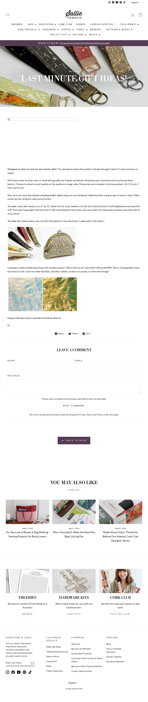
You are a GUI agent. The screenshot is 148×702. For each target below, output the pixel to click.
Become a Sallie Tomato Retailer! (87, 666)
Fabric (80, 29)
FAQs (48, 666)
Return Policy (52, 656)
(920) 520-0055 (53, 647)
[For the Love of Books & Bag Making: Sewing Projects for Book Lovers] (27, 512)
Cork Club (65, 24)
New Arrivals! (27, 29)
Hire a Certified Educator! (113, 650)
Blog (108, 644)
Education (46, 24)
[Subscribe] (32, 663)
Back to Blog (76, 440)
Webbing (95, 29)
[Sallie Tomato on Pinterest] (24, 672)
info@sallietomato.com (57, 652)
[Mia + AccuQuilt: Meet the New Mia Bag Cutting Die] (74, 512)
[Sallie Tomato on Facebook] (13, 672)
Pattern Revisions (54, 671)
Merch (93, 34)
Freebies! (17, 24)
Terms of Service (105, 415)
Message (14, 375)
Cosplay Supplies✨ (103, 24)
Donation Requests (115, 661)
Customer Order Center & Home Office (86, 660)
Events (81, 24)
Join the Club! (120, 614)
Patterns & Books (118, 29)
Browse (27, 614)
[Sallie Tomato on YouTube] (19, 672)
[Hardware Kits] (74, 581)
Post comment (74, 406)
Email (79, 360)
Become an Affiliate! (81, 649)
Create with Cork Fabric (91, 221)
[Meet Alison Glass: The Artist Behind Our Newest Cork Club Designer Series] (120, 512)
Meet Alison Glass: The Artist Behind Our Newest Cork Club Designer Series (120, 536)
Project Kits (58, 34)
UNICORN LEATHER (100, 267)
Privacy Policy (86, 415)
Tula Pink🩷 (128, 24)
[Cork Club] (120, 581)
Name (11, 360)
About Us (75, 644)
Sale (31, 24)
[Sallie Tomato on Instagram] (7, 672)
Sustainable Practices (81, 653)
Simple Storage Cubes (104, 169)
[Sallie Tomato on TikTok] (30, 672)
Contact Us (51, 661)
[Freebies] (27, 581)
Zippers (66, 29)
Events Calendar (114, 657)
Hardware (49, 29)
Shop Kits (74, 614)
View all (74, 490)
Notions (78, 34)
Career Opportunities (81, 671)
